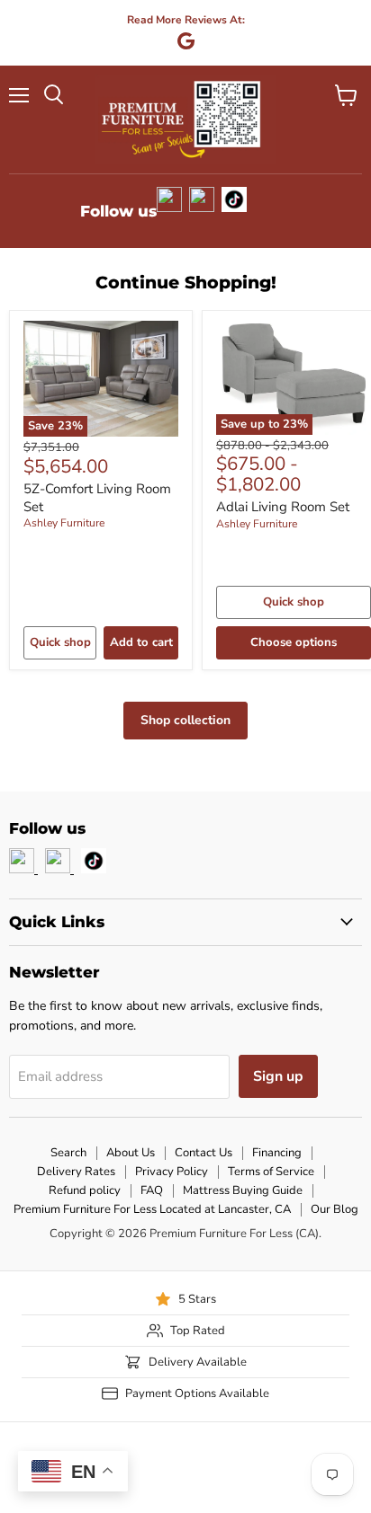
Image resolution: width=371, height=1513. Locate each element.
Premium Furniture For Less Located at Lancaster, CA (152, 1209)
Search (68, 1153)
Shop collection (185, 720)
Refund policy (85, 1190)
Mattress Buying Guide (243, 1190)
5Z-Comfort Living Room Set (97, 498)
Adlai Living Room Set (282, 507)
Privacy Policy (171, 1172)
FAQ (151, 1190)
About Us (130, 1153)
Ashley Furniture (63, 523)
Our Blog (334, 1209)
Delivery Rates (76, 1172)
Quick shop (60, 642)
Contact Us (203, 1153)
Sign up (278, 1076)
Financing (277, 1153)
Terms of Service (271, 1172)
